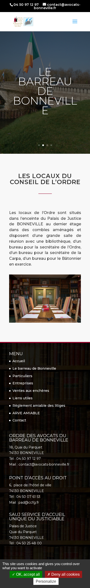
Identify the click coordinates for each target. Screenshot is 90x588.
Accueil (18, 361)
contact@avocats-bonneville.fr (43, 464)
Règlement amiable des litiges (38, 405)
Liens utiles (22, 398)
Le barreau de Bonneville (34, 368)
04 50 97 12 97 (26, 4)
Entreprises (22, 383)
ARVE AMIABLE (26, 413)
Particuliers (22, 376)
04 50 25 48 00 (29, 543)
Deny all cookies (65, 574)
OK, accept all (27, 574)
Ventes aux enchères (30, 390)
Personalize (46, 581)
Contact (19, 420)
